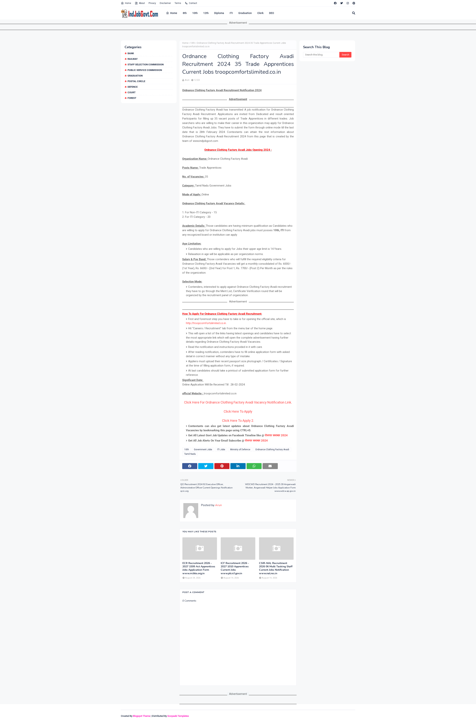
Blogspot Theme (141, 716)
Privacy (152, 3)
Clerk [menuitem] (260, 13)
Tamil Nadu (190, 454)
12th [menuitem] (206, 13)
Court (132, 92)
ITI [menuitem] (231, 13)
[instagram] (348, 3)
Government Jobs (203, 449)
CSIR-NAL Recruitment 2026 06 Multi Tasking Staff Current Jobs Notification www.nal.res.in (275, 568)
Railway (133, 59)
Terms (178, 3)
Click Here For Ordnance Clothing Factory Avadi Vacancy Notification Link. (238, 402)
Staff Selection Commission (146, 64)
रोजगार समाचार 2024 (276, 435)
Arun (187, 80)
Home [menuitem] (173, 13)
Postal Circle (136, 81)
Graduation (135, 75)
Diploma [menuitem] (219, 13)
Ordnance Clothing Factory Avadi (272, 449)
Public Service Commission (145, 70)
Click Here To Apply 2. (238, 421)
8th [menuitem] (185, 13)
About (142, 3)
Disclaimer (165, 3)
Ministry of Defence (240, 449)
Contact (193, 3)
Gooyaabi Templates (178, 716)
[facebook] (335, 3)
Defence (133, 86)
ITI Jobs (221, 449)
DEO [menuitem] (271, 13)
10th (192, 43)
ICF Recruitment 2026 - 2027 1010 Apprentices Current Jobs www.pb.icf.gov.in (235, 568)
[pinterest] (353, 3)
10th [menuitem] (195, 13)
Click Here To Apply (238, 411)
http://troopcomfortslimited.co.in (206, 323)
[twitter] (341, 3)
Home (128, 3)
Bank (131, 53)
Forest (132, 98)
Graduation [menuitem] (245, 13)
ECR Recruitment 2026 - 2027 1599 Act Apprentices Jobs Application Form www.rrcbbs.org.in (198, 568)
